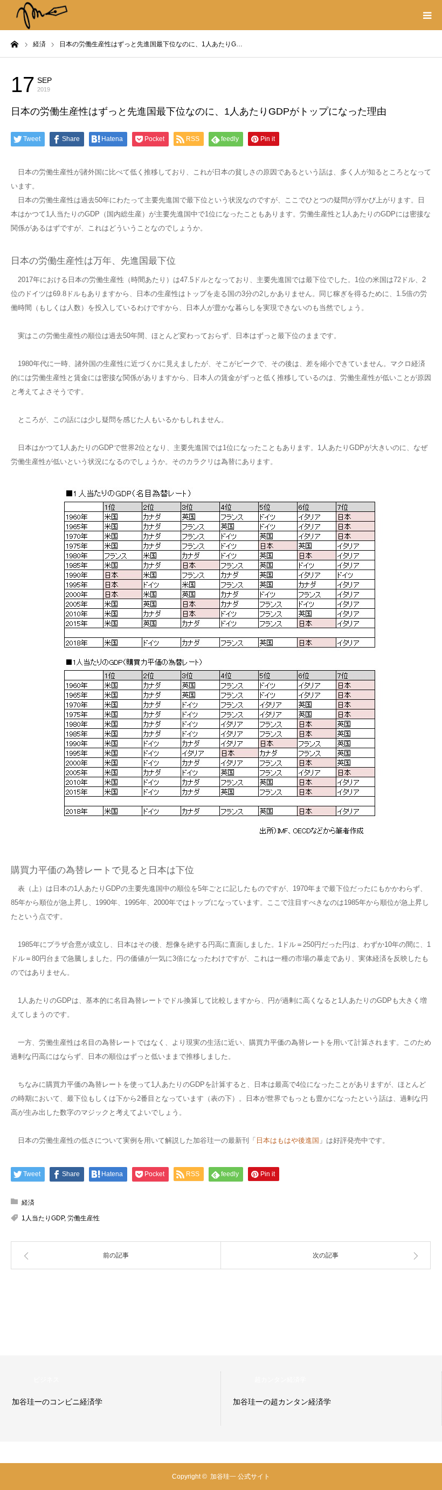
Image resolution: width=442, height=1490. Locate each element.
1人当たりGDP (43, 1218)
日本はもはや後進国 (287, 1140)
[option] (110, 1398)
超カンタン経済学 (280, 1379)
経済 (92, 83)
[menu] (427, 15)
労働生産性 (83, 1218)
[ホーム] (14, 43)
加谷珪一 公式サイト (240, 1476)
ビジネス (46, 1379)
